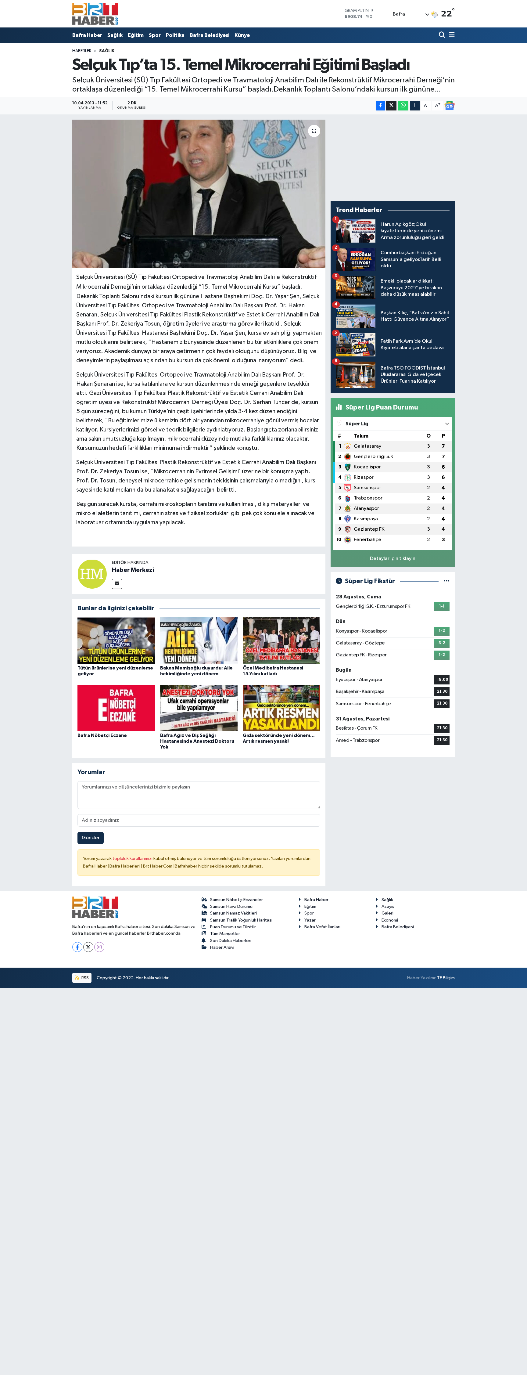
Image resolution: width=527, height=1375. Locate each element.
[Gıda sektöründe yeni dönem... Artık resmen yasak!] (281, 707)
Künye (242, 35)
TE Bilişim (446, 978)
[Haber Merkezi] (92, 573)
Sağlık (115, 35)
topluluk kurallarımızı (133, 858)
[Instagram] (99, 947)
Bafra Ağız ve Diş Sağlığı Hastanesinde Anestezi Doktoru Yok (197, 741)
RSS (85, 978)
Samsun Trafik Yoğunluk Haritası (241, 920)
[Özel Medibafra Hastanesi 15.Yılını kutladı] (281, 640)
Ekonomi (390, 920)
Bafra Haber (87, 35)
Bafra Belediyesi (209, 35)
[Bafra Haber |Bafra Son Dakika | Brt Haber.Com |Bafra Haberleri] (95, 13)
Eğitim (136, 35)
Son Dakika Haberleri (230, 940)
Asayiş (388, 906)
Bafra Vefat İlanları (322, 927)
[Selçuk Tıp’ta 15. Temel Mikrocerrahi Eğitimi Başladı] (199, 194)
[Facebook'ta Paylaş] (380, 106)
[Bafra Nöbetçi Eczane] (116, 707)
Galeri (387, 913)
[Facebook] (77, 947)
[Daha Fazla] (415, 106)
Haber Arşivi (222, 947)
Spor (155, 35)
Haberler (81, 51)
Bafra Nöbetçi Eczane (102, 735)
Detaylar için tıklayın (392, 558)
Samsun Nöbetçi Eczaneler (236, 899)
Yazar (310, 920)
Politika (175, 35)
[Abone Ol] (449, 105)
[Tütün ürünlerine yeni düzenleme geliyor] (116, 640)
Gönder (91, 837)
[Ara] (442, 35)
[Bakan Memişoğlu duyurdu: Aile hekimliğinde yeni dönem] (199, 640)
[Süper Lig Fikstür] (447, 581)
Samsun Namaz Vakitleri (233, 913)
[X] (88, 947)
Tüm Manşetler (225, 933)
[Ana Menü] (450, 35)
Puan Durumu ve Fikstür (233, 927)
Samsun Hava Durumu (231, 906)
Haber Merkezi (133, 570)
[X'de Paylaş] (391, 106)
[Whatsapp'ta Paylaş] (403, 106)
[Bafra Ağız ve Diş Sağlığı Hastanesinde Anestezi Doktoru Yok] (199, 707)
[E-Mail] (117, 584)
